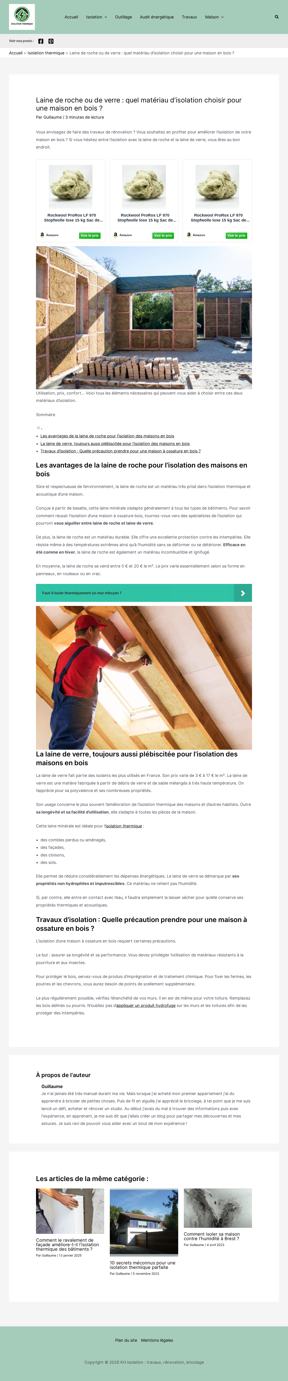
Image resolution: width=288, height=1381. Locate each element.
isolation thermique (124, 826)
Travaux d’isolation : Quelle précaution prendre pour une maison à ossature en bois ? (120, 451)
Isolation (94, 17)
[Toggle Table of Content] (39, 428)
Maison (212, 17)
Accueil (71, 17)
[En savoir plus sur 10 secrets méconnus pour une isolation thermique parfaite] (144, 1222)
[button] (104, 17)
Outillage (123, 17)
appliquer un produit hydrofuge (146, 1005)
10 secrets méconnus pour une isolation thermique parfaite (143, 1265)
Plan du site (126, 1340)
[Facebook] (41, 41)
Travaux (189, 17)
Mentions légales (157, 1340)
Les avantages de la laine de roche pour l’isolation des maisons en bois (107, 436)
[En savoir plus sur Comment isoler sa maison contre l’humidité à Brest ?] (218, 1207)
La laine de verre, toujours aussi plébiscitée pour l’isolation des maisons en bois (115, 443)
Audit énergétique (157, 17)
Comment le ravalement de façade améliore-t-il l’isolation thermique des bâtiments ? (67, 1244)
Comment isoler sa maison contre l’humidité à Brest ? (212, 1236)
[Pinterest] (51, 41)
